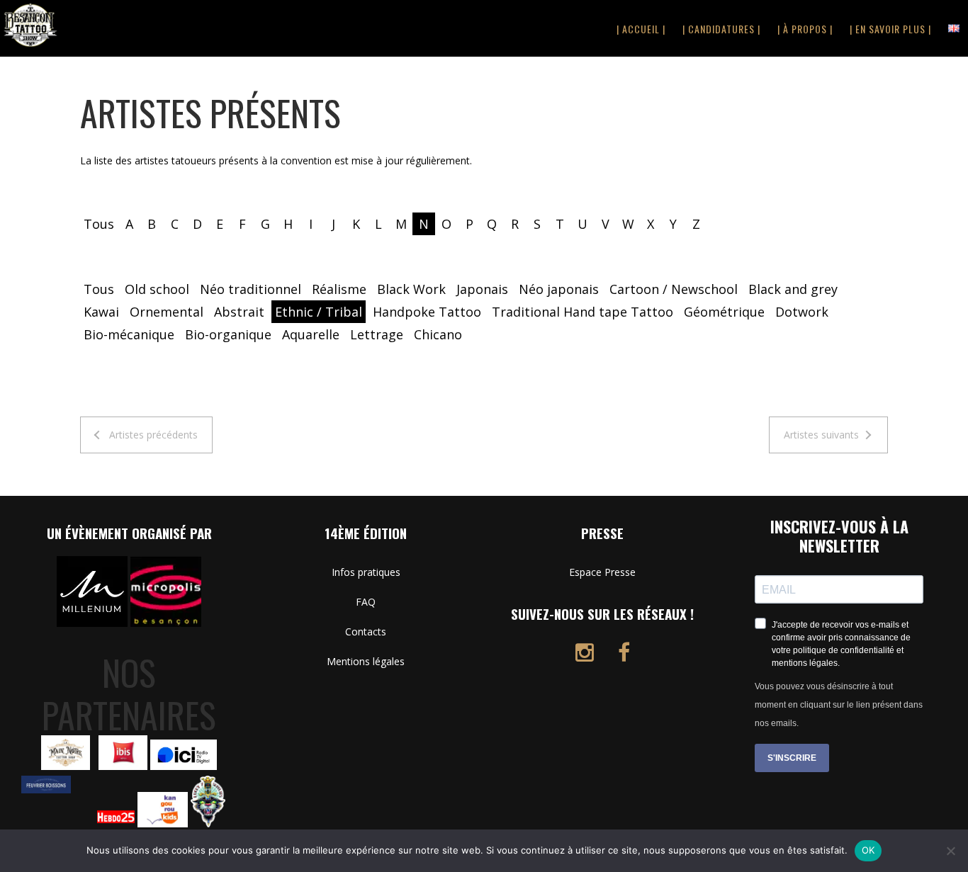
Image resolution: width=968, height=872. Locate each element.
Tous (99, 223)
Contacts (365, 631)
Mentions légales (366, 661)
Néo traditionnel (250, 289)
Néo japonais (559, 289)
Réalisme (339, 289)
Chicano (438, 334)
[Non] (950, 851)
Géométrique (724, 311)
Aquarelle (310, 334)
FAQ (366, 601)
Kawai (101, 311)
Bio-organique (228, 334)
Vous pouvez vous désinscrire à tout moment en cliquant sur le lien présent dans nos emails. (839, 704)
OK (868, 850)
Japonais (482, 289)
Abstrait (239, 311)
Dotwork (801, 311)
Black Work (411, 289)
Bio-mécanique (129, 334)
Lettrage (376, 334)
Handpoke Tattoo (427, 311)
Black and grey (793, 289)
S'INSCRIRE (791, 758)
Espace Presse (602, 572)
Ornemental (166, 311)
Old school (157, 289)
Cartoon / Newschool (673, 289)
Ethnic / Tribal (318, 311)
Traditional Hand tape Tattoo (582, 311)
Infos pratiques (366, 572)
